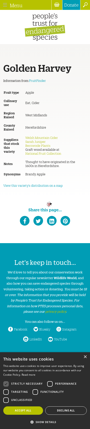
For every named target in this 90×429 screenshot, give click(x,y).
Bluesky (44, 329)
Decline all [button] (66, 410)
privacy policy (55, 311)
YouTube (60, 339)
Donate (71, 4)
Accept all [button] (23, 410)
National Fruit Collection (43, 153)
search (85, 5)
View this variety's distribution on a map (33, 185)
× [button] (85, 357)
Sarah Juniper (35, 142)
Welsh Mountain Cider (41, 138)
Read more (29, 375)
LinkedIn (35, 339)
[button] (45, 421)
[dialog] (45, 390)
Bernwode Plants (37, 145)
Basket (56, 5)
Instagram (69, 329)
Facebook (20, 329)
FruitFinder (37, 81)
